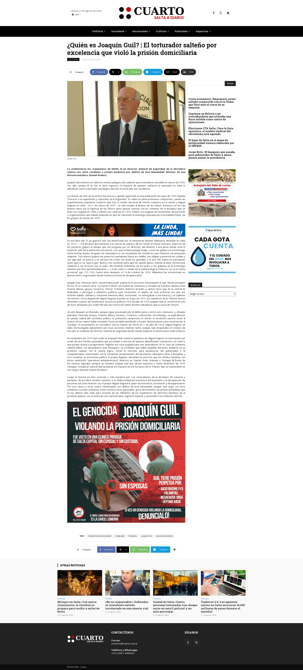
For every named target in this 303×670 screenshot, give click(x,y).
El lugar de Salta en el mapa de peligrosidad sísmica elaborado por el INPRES (211, 142)
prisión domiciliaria (164, 536)
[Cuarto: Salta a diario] (151, 13)
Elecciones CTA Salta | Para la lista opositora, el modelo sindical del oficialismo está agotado (210, 131)
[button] (228, 13)
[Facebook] (213, 13)
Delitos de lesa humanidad (100, 536)
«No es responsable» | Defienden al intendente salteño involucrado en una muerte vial (126, 605)
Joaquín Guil (146, 536)
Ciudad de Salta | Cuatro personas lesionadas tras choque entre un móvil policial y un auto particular (175, 606)
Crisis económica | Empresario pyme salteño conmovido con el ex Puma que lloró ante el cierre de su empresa (212, 103)
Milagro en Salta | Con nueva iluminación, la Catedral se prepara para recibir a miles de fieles (78, 606)
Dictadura (133, 536)
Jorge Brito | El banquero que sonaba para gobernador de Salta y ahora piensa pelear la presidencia (211, 154)
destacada (120, 536)
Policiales (157, 598)
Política (108, 598)
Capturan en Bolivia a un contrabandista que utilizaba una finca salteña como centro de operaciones (209, 118)
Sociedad (73, 59)
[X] (220, 13)
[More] (174, 549)
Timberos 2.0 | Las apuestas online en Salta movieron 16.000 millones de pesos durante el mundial (223, 606)
